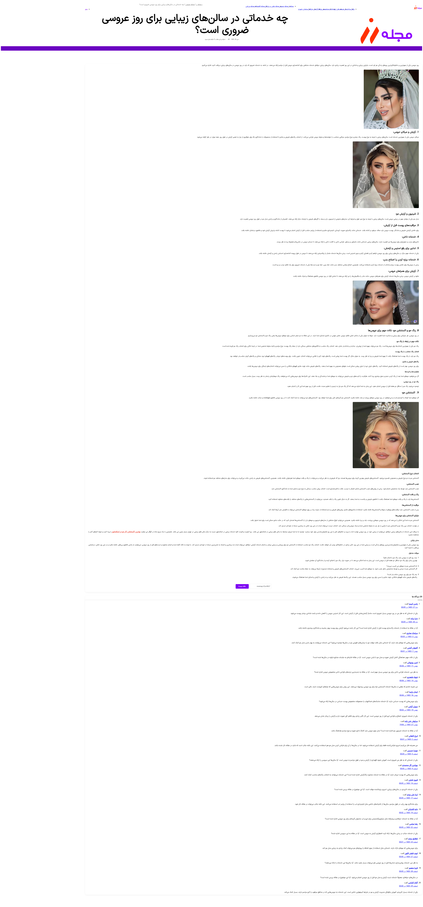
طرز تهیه (336, 9)
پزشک (320, 9)
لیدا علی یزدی (412, 794)
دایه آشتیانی (413, 809)
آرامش (315, 9)
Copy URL (242, 586)
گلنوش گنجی (412, 648)
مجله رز (291, 6)
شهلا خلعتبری (412, 677)
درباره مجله (413, 903)
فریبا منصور (413, 868)
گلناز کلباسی (413, 882)
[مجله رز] (418, 11)
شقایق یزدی (413, 838)
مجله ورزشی (250, 6)
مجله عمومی (283, 6)
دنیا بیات (414, 618)
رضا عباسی (413, 824)
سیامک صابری (412, 633)
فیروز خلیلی (413, 780)
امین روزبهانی (412, 662)
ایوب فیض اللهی (411, 853)
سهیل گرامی (413, 706)
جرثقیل (310, 9)
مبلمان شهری (303, 9)
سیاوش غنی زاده (411, 721)
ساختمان (347, 9)
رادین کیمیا (413, 604)
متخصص (325, 9)
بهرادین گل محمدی (410, 765)
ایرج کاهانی (413, 736)
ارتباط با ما (403, 903)
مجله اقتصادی (259, 6)
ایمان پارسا (413, 692)
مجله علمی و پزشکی (272, 6)
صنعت (341, 9)
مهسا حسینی (412, 750)
